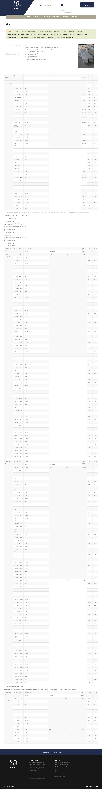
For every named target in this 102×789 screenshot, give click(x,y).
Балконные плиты (43, 34)
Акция (10, 31)
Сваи (64, 31)
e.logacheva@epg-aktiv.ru (66, 10)
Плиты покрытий (12, 37)
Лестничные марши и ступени (26, 34)
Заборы (72, 34)
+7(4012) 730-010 (48, 5)
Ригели (53, 34)
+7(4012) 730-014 (63, 766)
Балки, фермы (12, 34)
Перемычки (57, 31)
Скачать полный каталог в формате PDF (51, 752)
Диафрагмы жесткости (38, 37)
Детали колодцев (62, 34)
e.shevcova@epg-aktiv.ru (66, 12)
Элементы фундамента (45, 31)
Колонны (71, 31)
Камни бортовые (24, 37)
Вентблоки (50, 37)
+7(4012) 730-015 (48, 7)
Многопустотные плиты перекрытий (26, 31)
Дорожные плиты (82, 34)
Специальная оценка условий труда (37, 778)
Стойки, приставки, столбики (64, 37)
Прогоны (79, 31)
